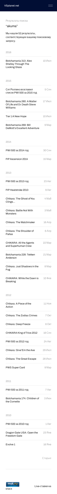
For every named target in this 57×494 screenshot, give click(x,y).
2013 (8, 172)
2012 (8, 295)
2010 (8, 415)
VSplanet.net (11, 5)
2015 (8, 80)
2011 (8, 381)
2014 (8, 141)
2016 (8, 52)
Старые (46, 458)
